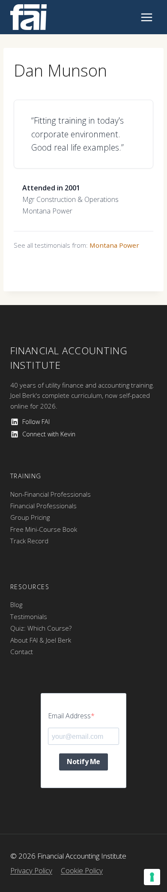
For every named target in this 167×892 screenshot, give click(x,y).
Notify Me (83, 761)
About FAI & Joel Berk (40, 640)
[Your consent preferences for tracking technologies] (152, 877)
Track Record (29, 540)
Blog (16, 604)
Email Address (69, 715)
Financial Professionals (43, 505)
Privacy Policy (31, 870)
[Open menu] (146, 17)
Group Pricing (30, 517)
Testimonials (28, 616)
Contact (21, 651)
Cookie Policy (82, 870)
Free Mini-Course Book (43, 529)
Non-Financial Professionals (50, 494)
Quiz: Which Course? (41, 628)
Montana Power (114, 245)
